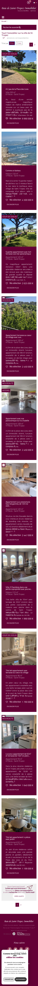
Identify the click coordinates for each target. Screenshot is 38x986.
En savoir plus (13, 123)
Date (19, 43)
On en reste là (19, 952)
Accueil (4, 21)
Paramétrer (9, 979)
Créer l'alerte (19, 896)
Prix (12, 43)
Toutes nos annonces (21, 930)
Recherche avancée (11, 27)
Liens (32, 928)
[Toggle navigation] (3, 17)
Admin (13, 930)
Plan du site (6, 928)
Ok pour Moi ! (21, 979)
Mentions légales (15, 928)
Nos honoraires (25, 928)
